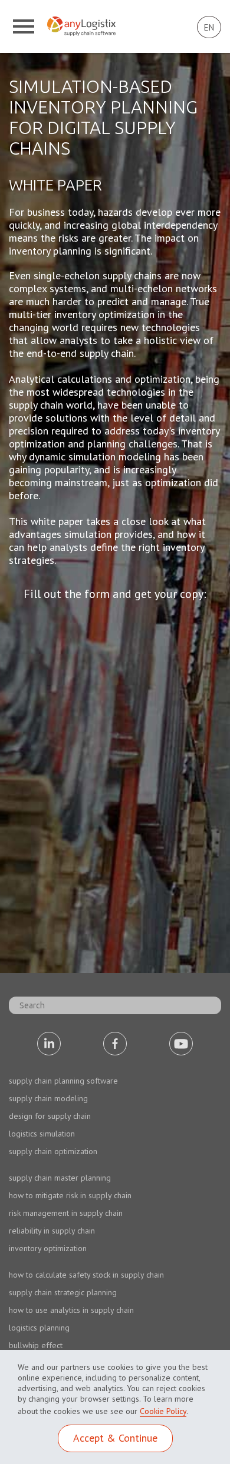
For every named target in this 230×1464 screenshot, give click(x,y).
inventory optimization (48, 1248)
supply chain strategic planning (63, 1292)
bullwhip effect (36, 1345)
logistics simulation (42, 1133)
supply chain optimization (53, 1151)
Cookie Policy (163, 1411)
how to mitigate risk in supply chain (70, 1195)
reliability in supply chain (52, 1230)
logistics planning (39, 1327)
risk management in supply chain (66, 1213)
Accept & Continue (115, 1438)
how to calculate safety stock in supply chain (86, 1274)
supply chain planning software (63, 1080)
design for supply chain (50, 1116)
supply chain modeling (48, 1098)
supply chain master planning (60, 1177)
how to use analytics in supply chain (71, 1310)
